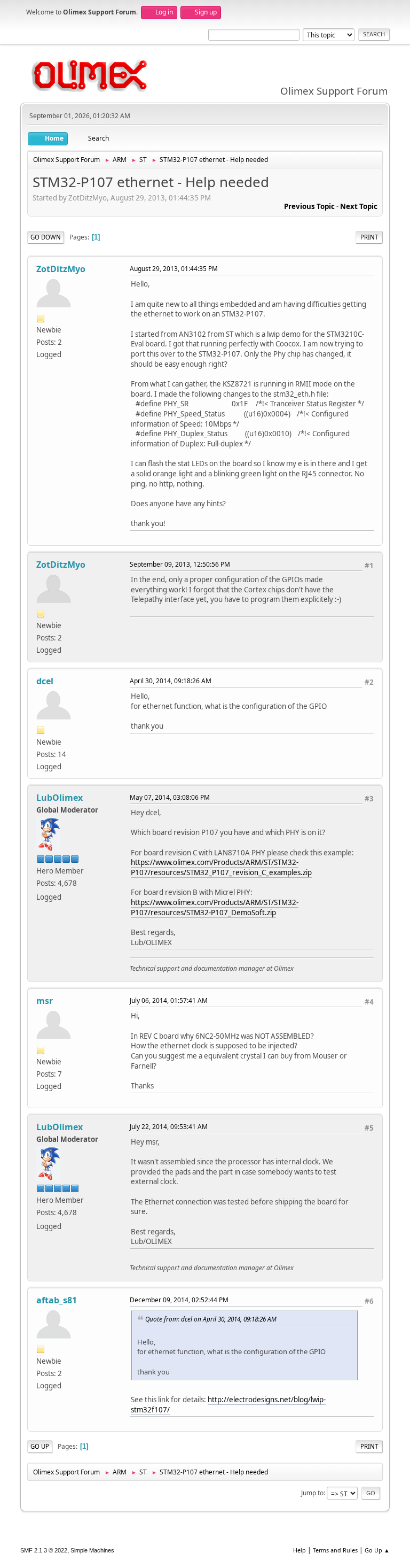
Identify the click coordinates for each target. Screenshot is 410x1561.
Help (299, 1550)
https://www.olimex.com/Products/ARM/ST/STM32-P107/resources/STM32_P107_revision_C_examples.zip (221, 867)
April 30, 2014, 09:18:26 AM (170, 680)
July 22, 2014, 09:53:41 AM (169, 1126)
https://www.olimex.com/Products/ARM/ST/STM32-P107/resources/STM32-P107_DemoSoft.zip (214, 907)
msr (44, 1001)
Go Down (45, 237)
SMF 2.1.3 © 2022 (43, 1550)
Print (369, 237)
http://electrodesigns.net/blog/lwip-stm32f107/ (228, 1405)
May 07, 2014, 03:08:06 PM (170, 797)
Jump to (312, 1492)
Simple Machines (92, 1550)
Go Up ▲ (377, 1550)
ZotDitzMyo (60, 269)
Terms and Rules (335, 1550)
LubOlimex (59, 797)
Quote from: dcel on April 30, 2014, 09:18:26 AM (211, 1319)
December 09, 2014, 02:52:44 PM (179, 1299)
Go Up (39, 1446)
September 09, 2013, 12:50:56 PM (180, 564)
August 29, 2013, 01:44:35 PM (174, 268)
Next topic (358, 206)
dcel (44, 681)
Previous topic (309, 206)
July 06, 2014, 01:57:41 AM (169, 1000)
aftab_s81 (56, 1300)
